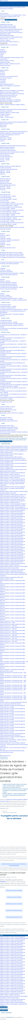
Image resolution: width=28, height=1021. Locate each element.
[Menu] (1, 754)
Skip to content (4, 0)
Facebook (2, 881)
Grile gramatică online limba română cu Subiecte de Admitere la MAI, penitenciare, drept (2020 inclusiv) (15, 790)
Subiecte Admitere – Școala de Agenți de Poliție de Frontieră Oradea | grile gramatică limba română (15, 795)
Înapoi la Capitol (4, 1008)
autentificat (10, 1017)
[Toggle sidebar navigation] (1, 2)
